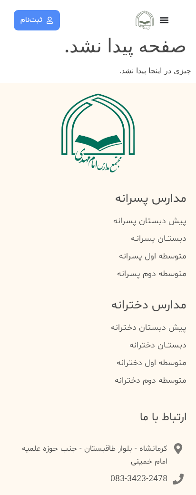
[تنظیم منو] (164, 20)
